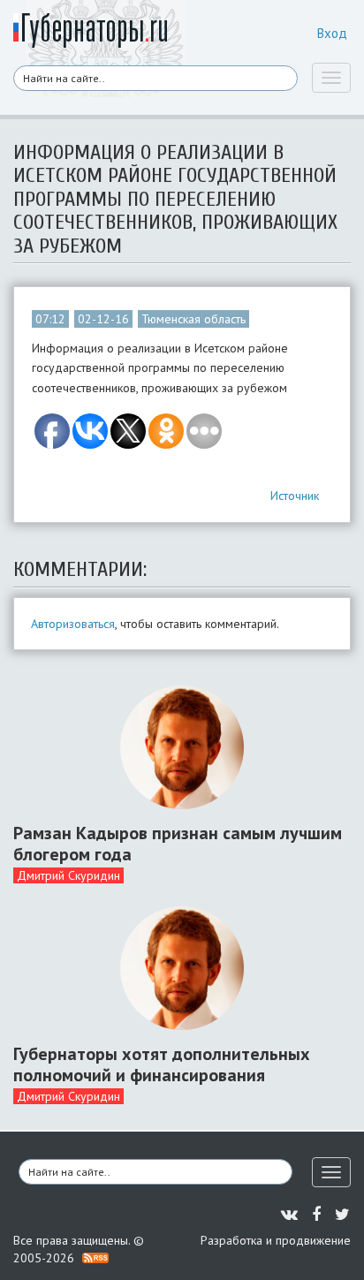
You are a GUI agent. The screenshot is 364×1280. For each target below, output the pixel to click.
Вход (332, 33)
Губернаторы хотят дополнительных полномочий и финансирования (161, 1064)
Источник (294, 496)
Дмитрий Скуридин (68, 875)
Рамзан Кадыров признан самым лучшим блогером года (177, 843)
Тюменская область (193, 319)
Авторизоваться (73, 624)
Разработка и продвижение (276, 1240)
